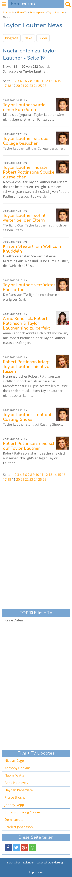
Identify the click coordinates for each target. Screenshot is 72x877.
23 (31, 86)
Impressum (36, 872)
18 (9, 86)
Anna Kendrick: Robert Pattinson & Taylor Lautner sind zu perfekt (26, 323)
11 (41, 81)
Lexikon (23, 4)
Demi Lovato (14, 819)
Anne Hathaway (16, 783)
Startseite (8, 12)
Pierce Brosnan (16, 797)
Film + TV (22, 12)
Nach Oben (14, 862)
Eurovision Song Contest (23, 812)
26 (44, 86)
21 (22, 86)
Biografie (11, 38)
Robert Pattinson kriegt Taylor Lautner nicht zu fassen (26, 367)
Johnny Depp (14, 805)
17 (5, 86)
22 (27, 86)
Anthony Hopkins (18, 768)
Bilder (43, 38)
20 (18, 86)
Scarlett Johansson (19, 827)
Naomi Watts (14, 775)
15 (59, 81)
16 (63, 81)
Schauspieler (37, 12)
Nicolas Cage (14, 760)
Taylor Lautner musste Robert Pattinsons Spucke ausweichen (28, 172)
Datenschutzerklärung (49, 862)
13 (50, 81)
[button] (8, 847)
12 (46, 81)
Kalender (28, 862)
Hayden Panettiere (19, 790)
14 (55, 81)
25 (40, 86)
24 (35, 86)
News (28, 38)
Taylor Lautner (56, 12)
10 (37, 81)
